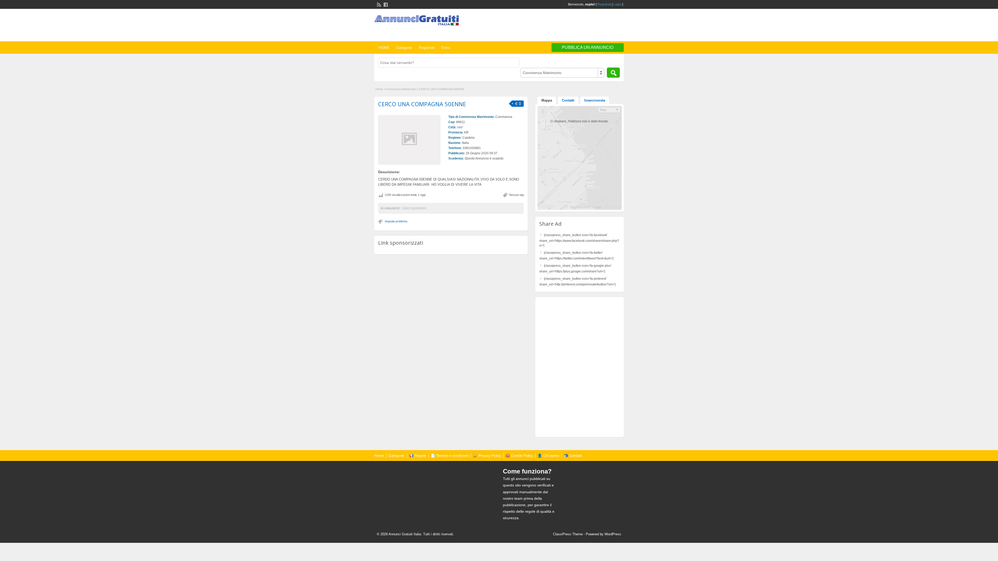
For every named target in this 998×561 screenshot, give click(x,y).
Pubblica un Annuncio (587, 47)
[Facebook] (385, 4)
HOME (383, 47)
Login (617, 4)
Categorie (404, 47)
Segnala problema (396, 221)
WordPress (613, 534)
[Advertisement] (563, 26)
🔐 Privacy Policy (487, 455)
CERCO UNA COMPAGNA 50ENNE (422, 104)
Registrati (604, 4)
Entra (445, 47)
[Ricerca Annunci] (613, 73)
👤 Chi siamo (548, 455)
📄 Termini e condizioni (450, 455)
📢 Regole (417, 455)
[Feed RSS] (378, 4)
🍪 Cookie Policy (519, 455)
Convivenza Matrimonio (401, 89)
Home (379, 89)
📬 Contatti (573, 455)
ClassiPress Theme (568, 534)
